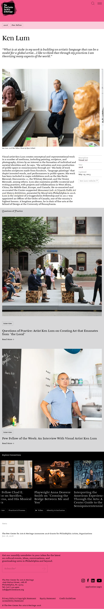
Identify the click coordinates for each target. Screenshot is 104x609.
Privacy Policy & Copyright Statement (19, 598)
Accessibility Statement (13, 601)
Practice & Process (17, 510)
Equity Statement (48, 598)
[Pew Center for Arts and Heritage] (8, 8)
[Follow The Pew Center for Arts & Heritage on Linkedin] (93, 581)
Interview (7, 323)
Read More (7, 339)
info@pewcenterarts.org (13, 589)
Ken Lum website (87, 180)
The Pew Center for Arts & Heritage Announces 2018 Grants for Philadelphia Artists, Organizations (47, 533)
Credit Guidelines (67, 598)
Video (40, 510)
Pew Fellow (17, 25)
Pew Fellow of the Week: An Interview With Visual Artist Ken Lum (49, 438)
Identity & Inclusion (56, 510)
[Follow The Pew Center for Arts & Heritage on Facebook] (88, 581)
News (4, 523)
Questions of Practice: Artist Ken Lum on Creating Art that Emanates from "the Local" (50, 332)
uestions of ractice (13, 211)
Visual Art (83, 160)
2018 (5, 25)
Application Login (93, 586)
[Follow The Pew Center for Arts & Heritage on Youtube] (99, 581)
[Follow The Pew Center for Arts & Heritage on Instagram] (83, 581)
